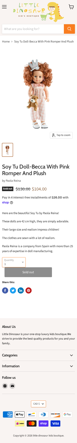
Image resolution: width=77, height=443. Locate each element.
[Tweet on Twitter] (13, 290)
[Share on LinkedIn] (21, 290)
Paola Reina (13, 181)
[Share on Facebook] (5, 290)
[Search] (69, 29)
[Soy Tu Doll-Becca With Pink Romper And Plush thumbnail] (7, 149)
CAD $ (36, 404)
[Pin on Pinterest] (28, 290)
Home (6, 41)
